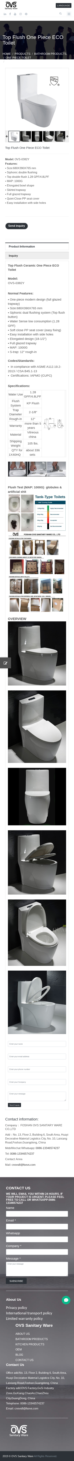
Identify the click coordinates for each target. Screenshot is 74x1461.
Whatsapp (13, 1233)
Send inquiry (16, 225)
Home (7, 53)
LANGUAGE (63, 5)
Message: (14, 1088)
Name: (12, 1037)
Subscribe (16, 1281)
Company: (15, 1076)
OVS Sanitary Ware (34, 1325)
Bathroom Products (50, 53)
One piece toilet (18, 57)
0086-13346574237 (48, 1148)
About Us (13, 1299)
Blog (19, 1354)
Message (13, 1258)
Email (11, 1220)
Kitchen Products (29, 1344)
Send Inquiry (14, 1105)
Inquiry (13, 255)
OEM (18, 1349)
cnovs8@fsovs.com (23, 1164)
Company (13, 1246)
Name (10, 1208)
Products (22, 53)
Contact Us (24, 1360)
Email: (12, 1050)
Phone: (13, 1063)
